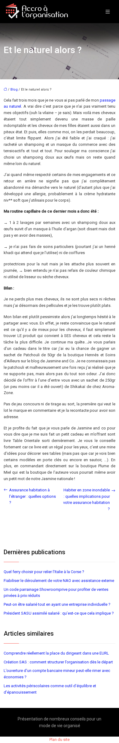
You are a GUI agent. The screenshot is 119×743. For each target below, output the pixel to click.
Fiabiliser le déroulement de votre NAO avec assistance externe (59, 580)
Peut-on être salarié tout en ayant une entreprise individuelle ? (57, 604)
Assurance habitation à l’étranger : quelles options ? (32, 496)
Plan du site (59, 739)
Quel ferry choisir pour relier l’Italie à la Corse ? (44, 571)
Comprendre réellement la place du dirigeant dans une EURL (56, 653)
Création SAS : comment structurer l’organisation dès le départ (58, 662)
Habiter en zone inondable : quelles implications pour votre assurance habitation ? (86, 499)
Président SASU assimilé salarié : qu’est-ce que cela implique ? (59, 613)
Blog (14, 90)
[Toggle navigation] (107, 11)
